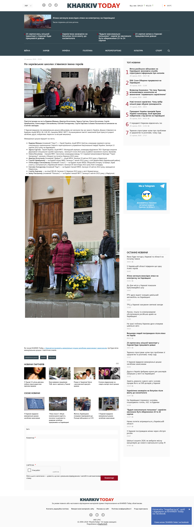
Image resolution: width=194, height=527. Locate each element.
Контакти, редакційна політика (57, 509)
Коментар (30, 437)
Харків (46, 50)
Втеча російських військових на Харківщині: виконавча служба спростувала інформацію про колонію (147, 70)
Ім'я (27, 429)
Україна (66, 50)
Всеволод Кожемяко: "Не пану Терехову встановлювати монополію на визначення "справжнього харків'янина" (148, 92)
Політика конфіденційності (121, 509)
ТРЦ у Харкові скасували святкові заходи (145, 304)
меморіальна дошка (31, 357)
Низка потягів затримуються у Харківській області (145, 422)
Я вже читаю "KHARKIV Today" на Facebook (171, 522)
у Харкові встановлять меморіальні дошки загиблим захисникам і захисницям (75, 348)
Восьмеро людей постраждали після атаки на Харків (146, 334)
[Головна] (93, 5)
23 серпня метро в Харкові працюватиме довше (148, 34)
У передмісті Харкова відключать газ (146, 123)
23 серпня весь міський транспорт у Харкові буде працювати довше (38, 35)
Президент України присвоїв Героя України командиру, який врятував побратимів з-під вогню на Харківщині (147, 113)
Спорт (159, 50)
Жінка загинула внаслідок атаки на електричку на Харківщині (84, 17)
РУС (99, 519)
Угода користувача (141, 509)
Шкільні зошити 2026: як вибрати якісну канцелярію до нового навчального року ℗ (146, 441)
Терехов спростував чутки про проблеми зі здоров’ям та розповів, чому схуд (148, 131)
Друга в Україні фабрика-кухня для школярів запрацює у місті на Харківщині (146, 372)
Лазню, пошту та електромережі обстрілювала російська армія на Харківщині (141, 314)
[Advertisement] (146, 163)
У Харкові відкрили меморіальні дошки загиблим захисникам (144, 363)
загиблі (43, 357)
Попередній (26, 260)
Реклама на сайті (103, 509)
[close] (189, 509)
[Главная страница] (97, 499)
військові (52, 357)
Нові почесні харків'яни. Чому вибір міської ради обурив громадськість (146, 102)
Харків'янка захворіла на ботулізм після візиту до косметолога (74, 35)
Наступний (117, 260)
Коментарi (109, 478)
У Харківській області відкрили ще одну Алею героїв (144, 267)
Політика (87, 50)
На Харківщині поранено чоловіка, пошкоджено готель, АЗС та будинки (143, 401)
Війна (27, 50)
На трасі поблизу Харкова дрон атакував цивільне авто (145, 324)
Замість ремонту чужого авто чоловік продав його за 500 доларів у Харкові (143, 382)
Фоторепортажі (113, 50)
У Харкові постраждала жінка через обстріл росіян (146, 432)
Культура (138, 50)
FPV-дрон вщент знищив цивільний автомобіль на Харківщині (142, 296)
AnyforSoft (102, 524)
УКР (94, 519)
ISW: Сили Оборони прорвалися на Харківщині (145, 81)
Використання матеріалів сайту (82, 509)
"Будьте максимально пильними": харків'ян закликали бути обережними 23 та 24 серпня (115, 37)
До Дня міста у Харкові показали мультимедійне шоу (141, 286)
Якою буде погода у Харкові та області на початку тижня (145, 257)
